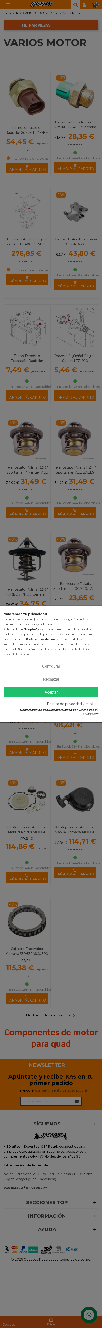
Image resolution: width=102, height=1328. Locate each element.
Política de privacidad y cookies (72, 704)
